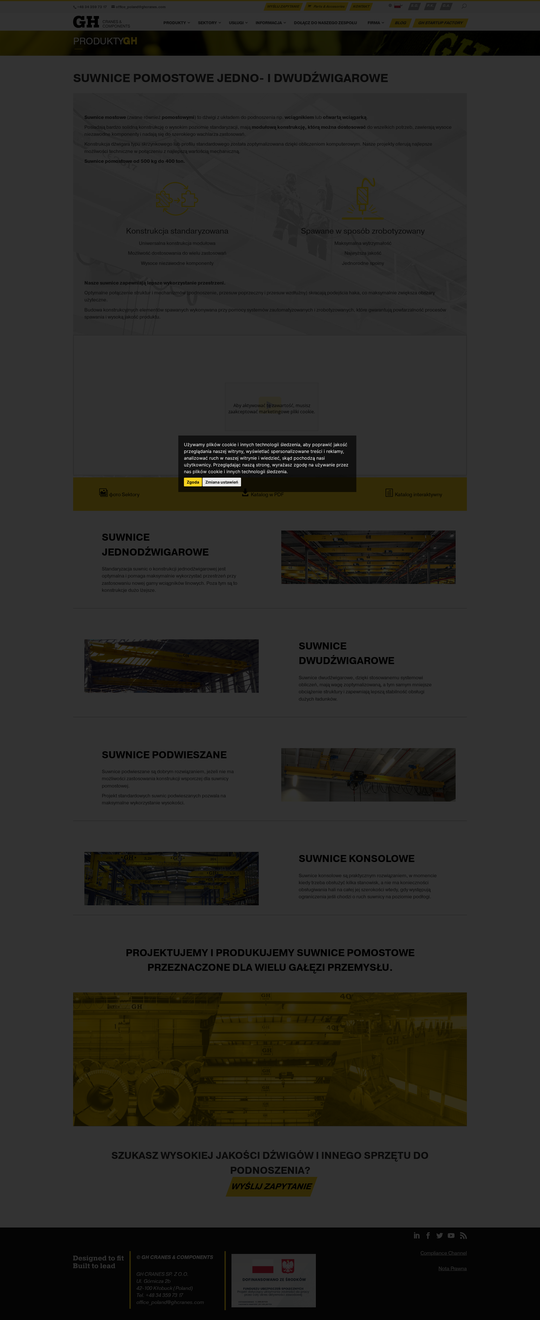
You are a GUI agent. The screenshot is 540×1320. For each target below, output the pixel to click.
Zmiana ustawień (221, 482)
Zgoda (193, 482)
